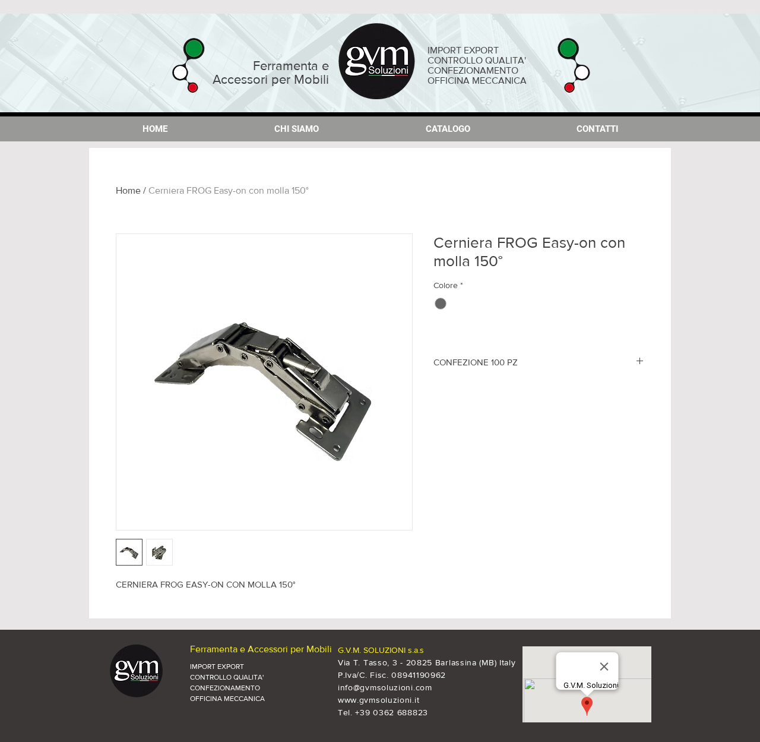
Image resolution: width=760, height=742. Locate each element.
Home (128, 190)
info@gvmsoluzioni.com (385, 687)
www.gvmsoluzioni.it (378, 700)
